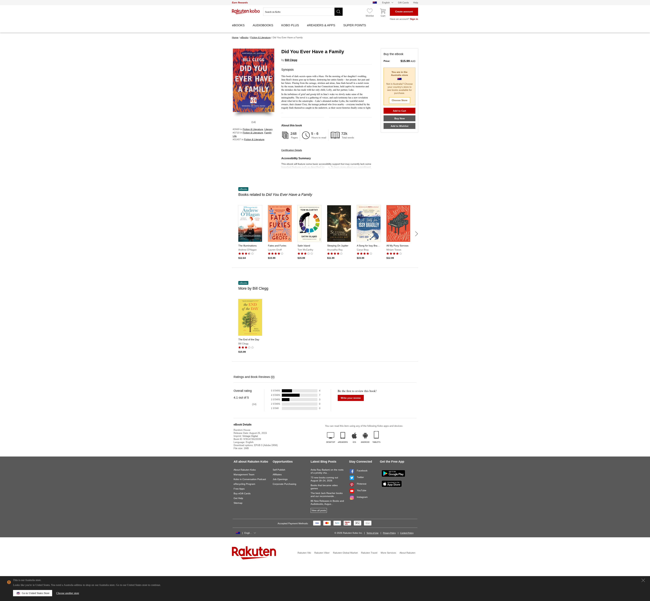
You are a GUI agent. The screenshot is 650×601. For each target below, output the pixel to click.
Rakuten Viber (322, 552)
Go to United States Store (35, 593)
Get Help (238, 498)
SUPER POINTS (355, 25)
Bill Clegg (291, 60)
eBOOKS (238, 25)
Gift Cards (403, 2)
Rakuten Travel (369, 552)
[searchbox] (303, 12)
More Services (388, 552)
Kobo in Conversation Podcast (250, 479)
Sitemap (238, 503)
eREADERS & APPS (321, 25)
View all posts (318, 510)
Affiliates (277, 474)
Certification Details (291, 150)
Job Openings (280, 479)
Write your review (351, 398)
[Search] (338, 12)
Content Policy (407, 533)
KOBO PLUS (290, 25)
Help (415, 2)
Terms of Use (372, 533)
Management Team (244, 474)
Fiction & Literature (253, 129)
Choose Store (399, 100)
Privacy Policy (389, 533)
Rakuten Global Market (345, 552)
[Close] (643, 580)
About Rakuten (407, 552)
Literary (268, 129)
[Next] (416, 233)
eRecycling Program (244, 484)
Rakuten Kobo (246, 11)
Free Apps (239, 488)
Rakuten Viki (304, 552)
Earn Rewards (240, 2)
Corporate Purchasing (284, 484)
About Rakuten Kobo (245, 469)
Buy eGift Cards (242, 493)
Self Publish (279, 469)
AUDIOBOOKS (263, 25)
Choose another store (67, 593)
